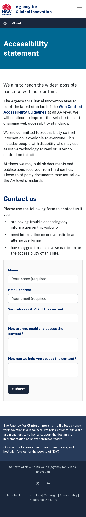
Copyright (51, 495)
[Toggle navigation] (79, 9)
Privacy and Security (43, 500)
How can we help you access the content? (42, 359)
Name (13, 270)
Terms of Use (32, 495)
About (16, 23)
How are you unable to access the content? (35, 331)
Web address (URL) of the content (36, 309)
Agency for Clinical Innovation (32, 425)
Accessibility (69, 495)
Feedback (14, 495)
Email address (20, 290)
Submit (18, 389)
